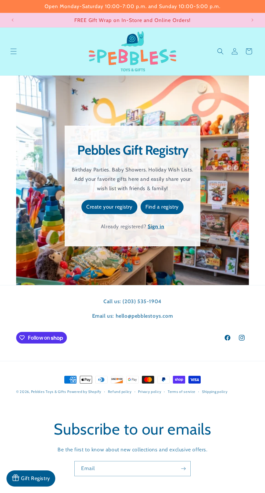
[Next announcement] (252, 20)
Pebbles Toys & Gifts (48, 391)
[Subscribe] (183, 468)
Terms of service (182, 391)
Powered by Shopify (84, 391)
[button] (13, 51)
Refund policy (120, 391)
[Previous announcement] (12, 20)
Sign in (156, 226)
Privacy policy (149, 391)
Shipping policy (215, 391)
